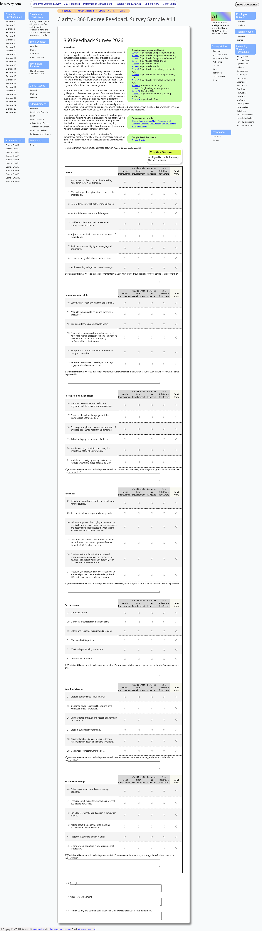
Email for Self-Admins (39, 112)
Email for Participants (39, 130)
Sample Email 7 (12, 167)
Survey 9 (135, 80)
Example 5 (10, 36)
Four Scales (242, 93)
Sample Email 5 (12, 159)
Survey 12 (136, 91)
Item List (34, 145)
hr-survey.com (56, 929)
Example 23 (11, 101)
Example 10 (11, 54)
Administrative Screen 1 (40, 123)
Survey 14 (136, 99)
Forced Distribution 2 (245, 118)
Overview (34, 46)
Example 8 (10, 47)
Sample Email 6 (12, 163)
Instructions (218, 73)
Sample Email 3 (12, 152)
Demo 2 (33, 94)
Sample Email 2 (12, 148)
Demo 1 (33, 90)
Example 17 (11, 79)
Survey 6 (135, 66)
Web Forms (217, 62)
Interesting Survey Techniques (242, 49)
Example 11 (11, 58)
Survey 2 (135, 55)
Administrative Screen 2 (40, 126)
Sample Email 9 (12, 174)
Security (216, 80)
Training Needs (244, 31)
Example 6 (10, 39)
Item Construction (220, 58)
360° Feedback (38, 41)
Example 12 (11, 61)
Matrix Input (242, 74)
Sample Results (138, 140)
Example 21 (11, 94)
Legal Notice (38, 929)
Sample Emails (13, 140)
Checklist (216, 65)
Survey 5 (135, 63)
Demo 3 (33, 97)
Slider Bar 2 (242, 85)
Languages (241, 78)
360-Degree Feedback (85, 11)
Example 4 (10, 32)
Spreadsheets (243, 71)
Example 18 (11, 83)
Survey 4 (135, 61)
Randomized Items (245, 125)
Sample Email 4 (12, 156)
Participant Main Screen (40, 134)
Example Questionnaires (13, 15)
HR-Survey (66, 11)
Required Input (243, 60)
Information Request (36, 65)
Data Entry (241, 111)
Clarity (122, 11)
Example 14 (11, 69)
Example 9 (10, 50)
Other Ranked (242, 107)
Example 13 (11, 65)
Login (32, 116)
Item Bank (34, 53)
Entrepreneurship (139, 126)
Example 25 (11, 109)
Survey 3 (135, 58)
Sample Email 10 (13, 178)
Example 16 (11, 76)
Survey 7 (135, 69)
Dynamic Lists (243, 63)
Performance (155, 123)
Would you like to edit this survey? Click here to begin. (164, 156)
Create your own (37, 57)
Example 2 (10, 25)
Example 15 (11, 72)
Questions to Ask (220, 54)
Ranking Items (243, 103)
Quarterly (241, 96)
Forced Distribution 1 (245, 114)
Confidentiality (219, 76)
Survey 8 (135, 74)
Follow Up (241, 67)
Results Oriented (169, 123)
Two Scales (241, 89)
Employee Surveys (241, 15)
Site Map (67, 929)
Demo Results (37, 85)
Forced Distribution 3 (245, 122)
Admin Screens (38, 104)
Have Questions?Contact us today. (36, 72)
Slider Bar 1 (242, 82)
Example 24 (11, 105)
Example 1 (10, 21)
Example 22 (11, 98)
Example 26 (11, 112)
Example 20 (11, 90)
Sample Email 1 (12, 145)
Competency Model (107, 11)
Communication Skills (147, 121)
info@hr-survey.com (86, 929)
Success (216, 69)
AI (214, 16)
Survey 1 (135, 53)
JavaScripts (241, 100)
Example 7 (10, 43)
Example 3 (10, 29)
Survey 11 (136, 88)
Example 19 (11, 87)
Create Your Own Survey (36, 15)
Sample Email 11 (13, 181)
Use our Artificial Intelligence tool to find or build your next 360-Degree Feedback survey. (220, 28)
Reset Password (37, 119)
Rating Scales (242, 56)
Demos (33, 50)
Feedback (145, 123)
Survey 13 (136, 93)
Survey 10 (136, 85)
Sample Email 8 (12, 170)
